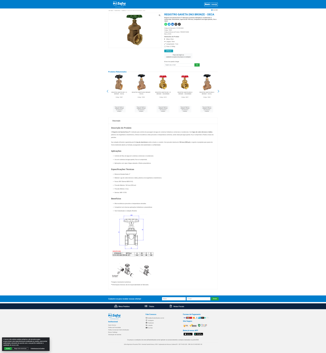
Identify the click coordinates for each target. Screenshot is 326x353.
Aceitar (8, 348)
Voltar (215, 10)
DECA (169, 34)
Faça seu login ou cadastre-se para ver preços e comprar (178, 56)
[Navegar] (107, 91)
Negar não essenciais (20, 348)
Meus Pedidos (124, 306)
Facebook (151, 323)
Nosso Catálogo (112, 332)
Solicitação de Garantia (114, 334)
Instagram (151, 320)
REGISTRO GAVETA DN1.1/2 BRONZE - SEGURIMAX (163, 93)
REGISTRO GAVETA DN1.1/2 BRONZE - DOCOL (119, 93)
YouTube (150, 328)
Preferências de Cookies (38, 348)
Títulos (151, 306)
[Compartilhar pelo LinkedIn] (172, 24)
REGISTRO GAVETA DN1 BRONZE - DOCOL (141, 93)
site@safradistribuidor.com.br (156, 318)
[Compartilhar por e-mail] (175, 24)
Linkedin (150, 325)
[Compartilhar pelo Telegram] (169, 24)
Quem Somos (112, 325)
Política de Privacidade (114, 327)
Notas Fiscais (178, 306)
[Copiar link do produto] (179, 24)
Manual (169, 51)
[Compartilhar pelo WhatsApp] (165, 24)
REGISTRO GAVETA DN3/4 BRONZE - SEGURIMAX (185, 93)
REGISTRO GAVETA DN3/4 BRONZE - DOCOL (207, 93)
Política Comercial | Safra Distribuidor (118, 330)
